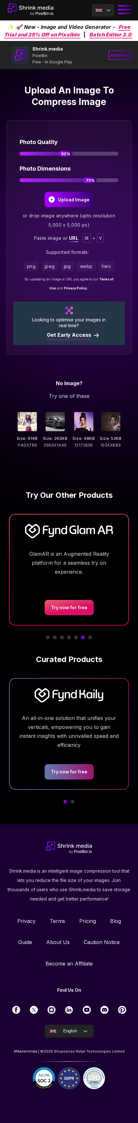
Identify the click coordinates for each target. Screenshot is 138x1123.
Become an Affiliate (69, 963)
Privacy (26, 921)
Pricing (87, 921)
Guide (25, 942)
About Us (58, 942)
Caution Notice (102, 942)
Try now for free (69, 771)
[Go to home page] (30, 10)
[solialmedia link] (16, 1009)
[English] (103, 10)
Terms (57, 921)
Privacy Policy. (76, 288)
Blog (115, 921)
